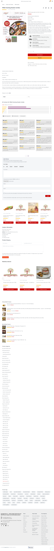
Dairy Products (4, 358)
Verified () (15, 116)
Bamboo (33, 491)
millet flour (32, 498)
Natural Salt (4, 396)
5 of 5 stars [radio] (22, 166)
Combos (33, 64)
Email (4, 188)
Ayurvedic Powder (26, 491)
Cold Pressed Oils (5, 350)
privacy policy (18, 254)
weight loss (42, 502)
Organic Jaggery (6, 401)
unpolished (30, 502)
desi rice (4, 496)
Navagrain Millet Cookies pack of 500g (9, 282)
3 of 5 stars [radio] (11, 166)
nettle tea (13, 500)
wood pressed (14, 504)
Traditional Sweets (6, 382)
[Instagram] (3, 525)
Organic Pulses (4, 431)
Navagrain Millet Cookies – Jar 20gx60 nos (27, 282)
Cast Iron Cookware (6, 390)
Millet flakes (5, 421)
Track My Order (34, 532)
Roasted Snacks (5, 483)
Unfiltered (24, 502)
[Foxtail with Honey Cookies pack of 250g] (43, 272)
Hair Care (4, 441)
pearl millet (44, 500)
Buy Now (40, 57)
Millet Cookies (5, 477)
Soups (4, 463)
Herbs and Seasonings (6, 372)
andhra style (5, 491)
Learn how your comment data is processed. (24, 197)
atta (10, 491)
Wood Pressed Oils (6, 354)
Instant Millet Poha (6, 417)
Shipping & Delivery (35, 521)
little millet (25, 498)
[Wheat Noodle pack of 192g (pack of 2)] (21, 207)
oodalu (26, 500)
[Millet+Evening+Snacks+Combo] (45, 7)
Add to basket (40, 54)
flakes (10, 496)
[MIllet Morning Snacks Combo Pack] (33, 207)
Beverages (4, 413)
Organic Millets (4, 415)
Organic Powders (5, 429)
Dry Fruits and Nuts (5, 362)
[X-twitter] (8, 525)
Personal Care (4, 435)
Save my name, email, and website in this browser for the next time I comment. (18, 193)
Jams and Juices (5, 386)
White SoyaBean (6, 504)
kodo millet (13, 498)
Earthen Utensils (5, 394)
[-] (28, 52)
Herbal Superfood (5, 370)
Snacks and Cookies (9, 4)
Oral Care (4, 443)
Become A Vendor (35, 534)
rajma (4, 502)
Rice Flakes (5, 409)
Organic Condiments (5, 411)
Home (3, 4)
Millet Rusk (4, 479)
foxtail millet (15, 496)
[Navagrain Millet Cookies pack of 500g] (10, 272)
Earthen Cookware (6, 392)
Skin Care (4, 445)
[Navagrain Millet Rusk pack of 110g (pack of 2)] (8, 207)
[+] (33, 52)
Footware (4, 439)
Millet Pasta (5, 459)
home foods (42, 496)
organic (31, 500)
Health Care (36, 496)
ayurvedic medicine (17, 491)
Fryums (4, 453)
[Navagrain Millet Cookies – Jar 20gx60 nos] (27, 272)
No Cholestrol (20, 500)
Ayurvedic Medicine (5, 348)
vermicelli (36, 502)
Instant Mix (4, 455)
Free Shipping (4, 364)
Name (4, 183)
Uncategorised (4, 485)
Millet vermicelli (5, 461)
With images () (7, 116)
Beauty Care (47, 491)
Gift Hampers (4, 366)
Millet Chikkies (5, 475)
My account (25, 531)
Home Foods (4, 376)
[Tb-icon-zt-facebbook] (1, 525)
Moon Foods (13, 9)
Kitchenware (4, 388)
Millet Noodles (5, 457)
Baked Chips (5, 471)
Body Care (4, 437)
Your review (5, 169)
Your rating (5, 164)
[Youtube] (6, 525)
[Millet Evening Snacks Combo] (43, 7)
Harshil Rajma (28, 496)
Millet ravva (5, 425)
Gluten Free (4, 368)
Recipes (24, 529)
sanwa (9, 502)
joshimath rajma (6, 498)
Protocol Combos (5, 447)
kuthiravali (19, 498)
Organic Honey (5, 399)
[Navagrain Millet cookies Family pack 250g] (45, 207)
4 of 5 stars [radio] (16, 166)
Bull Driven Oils (5, 352)
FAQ (24, 527)
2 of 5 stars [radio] (7, 166)
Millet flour (4, 423)
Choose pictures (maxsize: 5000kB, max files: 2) (11, 179)
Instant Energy (4, 384)
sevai (14, 502)
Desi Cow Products (5, 360)
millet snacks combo (33, 65)
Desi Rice (4, 405)
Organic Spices (4, 433)
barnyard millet (40, 491)
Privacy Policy (34, 523)
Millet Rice (4, 427)
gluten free (22, 496)
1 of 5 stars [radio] (4, 166)
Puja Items (4, 449)
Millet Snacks (17, 4)
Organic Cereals (5, 403)
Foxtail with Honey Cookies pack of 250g (43, 282)
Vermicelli (4, 465)
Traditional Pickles (6, 380)
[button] (24, 13)
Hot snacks (4, 378)
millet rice (37, 498)
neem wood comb (6, 500)
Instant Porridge (5, 419)
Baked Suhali (5, 473)
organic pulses (37, 500)
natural (43, 498)
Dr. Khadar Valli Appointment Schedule (34, 529)
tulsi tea (18, 502)
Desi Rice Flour (5, 407)
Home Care (4, 374)
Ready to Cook (4, 451)
